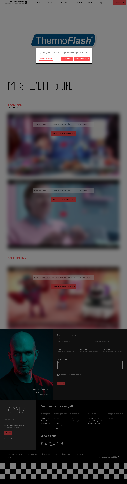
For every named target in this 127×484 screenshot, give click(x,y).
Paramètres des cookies (46, 58)
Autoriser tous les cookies (82, 58)
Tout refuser (67, 58)
